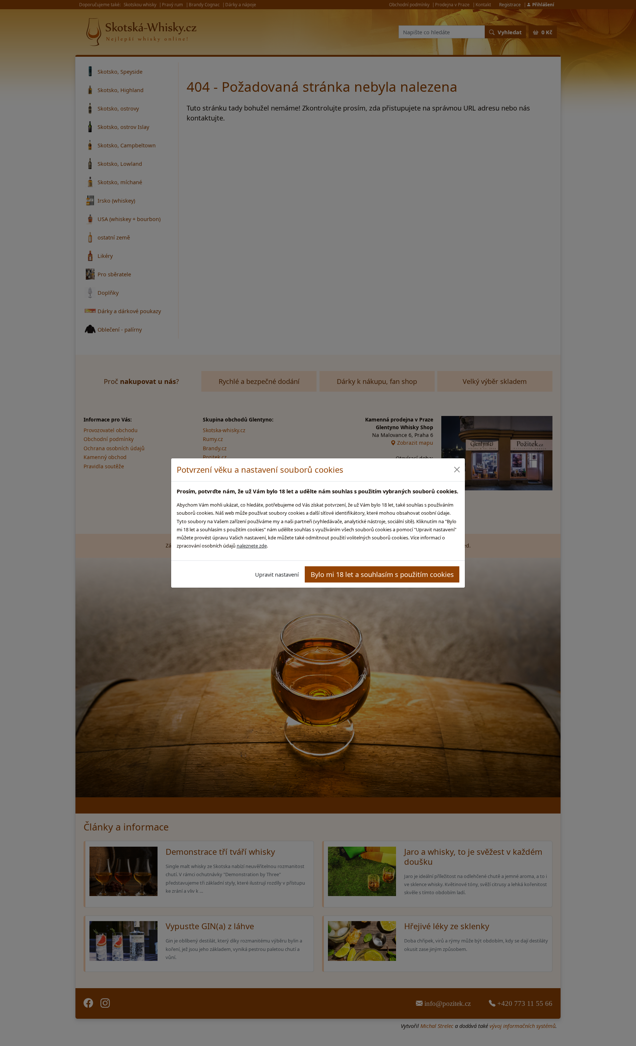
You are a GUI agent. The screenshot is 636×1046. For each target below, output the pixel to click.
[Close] (456, 469)
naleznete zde (252, 545)
